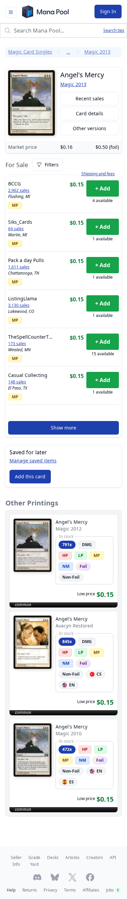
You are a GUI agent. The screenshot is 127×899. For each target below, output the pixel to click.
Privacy (50, 890)
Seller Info (16, 861)
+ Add (102, 188)
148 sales (17, 382)
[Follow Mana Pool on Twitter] (72, 877)
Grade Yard (34, 861)
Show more (63, 427)
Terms (70, 890)
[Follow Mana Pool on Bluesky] (55, 877)
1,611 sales (18, 267)
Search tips (113, 30)
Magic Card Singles (30, 51)
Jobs (112, 890)
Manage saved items (33, 460)
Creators (94, 857)
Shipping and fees (98, 174)
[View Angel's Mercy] (63, 561)
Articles (72, 857)
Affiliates (91, 890)
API (113, 857)
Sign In (108, 11)
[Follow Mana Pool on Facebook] (90, 877)
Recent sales (90, 98)
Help (11, 890)
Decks (53, 857)
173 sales (17, 343)
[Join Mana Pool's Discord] (37, 877)
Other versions (89, 128)
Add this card (30, 476)
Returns (29, 890)
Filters (52, 164)
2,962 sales (18, 190)
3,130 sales (18, 305)
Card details (89, 113)
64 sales (16, 229)
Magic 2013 (97, 51)
